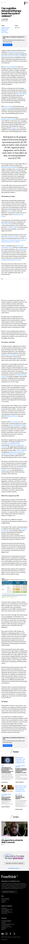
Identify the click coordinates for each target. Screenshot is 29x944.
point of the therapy (21, 93)
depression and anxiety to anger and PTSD (13, 55)
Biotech (3, 929)
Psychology (4, 31)
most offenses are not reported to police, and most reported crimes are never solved (14, 240)
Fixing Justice (5, 28)
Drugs (2, 765)
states (9, 106)
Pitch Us (3, 902)
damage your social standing (11, 355)
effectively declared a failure (9, 167)
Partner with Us (5, 899)
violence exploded (21, 450)
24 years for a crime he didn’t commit (12, 841)
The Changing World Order (7, 924)
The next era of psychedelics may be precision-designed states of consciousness (7, 770)
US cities (9, 211)
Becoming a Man (14, 128)
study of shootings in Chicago (18, 425)
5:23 (4, 844)
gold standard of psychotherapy (15, 52)
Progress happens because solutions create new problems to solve (21, 770)
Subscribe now (7, 44)
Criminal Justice (5, 27)
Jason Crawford (19, 782)
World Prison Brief (6, 223)
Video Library (4, 913)
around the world (6, 108)
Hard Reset (4, 908)
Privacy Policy (4, 939)
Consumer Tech (5, 925)
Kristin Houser (19, 809)
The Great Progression (7, 912)
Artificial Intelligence (6, 920)
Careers (3, 901)
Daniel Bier (5, 19)
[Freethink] (26, 3)
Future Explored (5, 910)
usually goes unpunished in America (11, 260)
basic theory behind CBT (10, 67)
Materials (3, 927)
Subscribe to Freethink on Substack (14, 863)
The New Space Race (6, 926)
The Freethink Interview (7, 909)
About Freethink (5, 898)
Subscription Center (13, 868)
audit (16, 169)
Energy (3, 923)
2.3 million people (12, 227)
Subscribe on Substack (8, 891)
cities (6, 106)
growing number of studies (8, 119)
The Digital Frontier (6, 921)
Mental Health (4, 30)
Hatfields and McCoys (12, 416)
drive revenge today (15, 422)
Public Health (4, 32)
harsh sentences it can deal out (11, 236)
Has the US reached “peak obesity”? (19, 797)
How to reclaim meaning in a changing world (6, 798)
